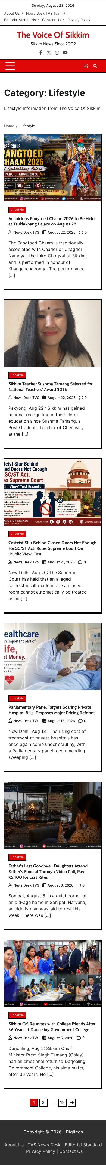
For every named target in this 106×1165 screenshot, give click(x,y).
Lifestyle (17, 209)
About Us (12, 13)
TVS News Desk (44, 1144)
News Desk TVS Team (44, 13)
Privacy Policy (78, 20)
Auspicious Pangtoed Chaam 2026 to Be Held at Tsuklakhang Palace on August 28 (51, 221)
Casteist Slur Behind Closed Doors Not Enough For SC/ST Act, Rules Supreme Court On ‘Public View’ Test (52, 548)
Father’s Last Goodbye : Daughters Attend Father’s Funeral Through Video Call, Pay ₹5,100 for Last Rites (48, 871)
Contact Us (51, 20)
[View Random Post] (86, 66)
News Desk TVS (26, 232)
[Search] (95, 66)
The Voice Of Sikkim (53, 35)
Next (72, 1103)
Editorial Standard (83, 1144)
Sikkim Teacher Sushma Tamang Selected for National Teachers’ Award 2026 (50, 386)
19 (62, 1102)
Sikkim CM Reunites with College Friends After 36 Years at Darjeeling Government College (51, 1026)
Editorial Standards (20, 20)
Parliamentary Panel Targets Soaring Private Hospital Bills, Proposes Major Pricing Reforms (51, 710)
